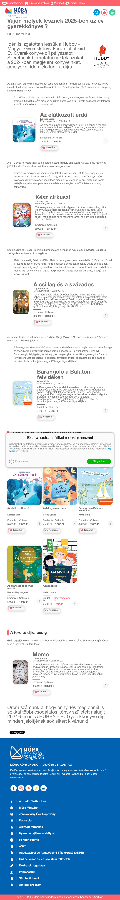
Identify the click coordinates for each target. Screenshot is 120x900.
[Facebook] (13, 788)
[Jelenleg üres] (104, 12)
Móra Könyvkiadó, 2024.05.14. (50, 204)
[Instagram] (21, 788)
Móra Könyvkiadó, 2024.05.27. (52, 384)
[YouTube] (28, 788)
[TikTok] (36, 788)
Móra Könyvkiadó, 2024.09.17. (48, 291)
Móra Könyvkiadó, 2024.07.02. (47, 661)
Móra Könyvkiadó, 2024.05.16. (55, 121)
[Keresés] (96, 12)
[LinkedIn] (43, 788)
